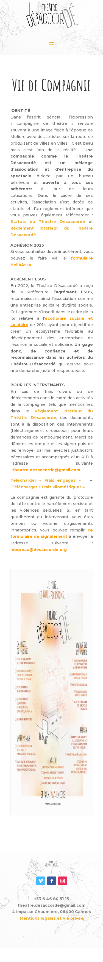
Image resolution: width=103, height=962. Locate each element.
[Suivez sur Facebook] (51, 880)
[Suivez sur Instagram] (62, 880)
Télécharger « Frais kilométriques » (48, 486)
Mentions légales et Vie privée (51, 918)
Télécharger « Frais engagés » (45, 480)
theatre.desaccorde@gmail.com (46, 469)
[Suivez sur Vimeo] (40, 880)
